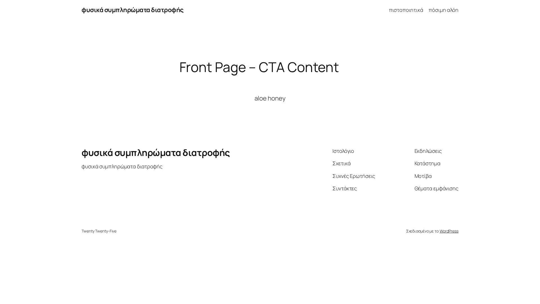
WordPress (449, 231)
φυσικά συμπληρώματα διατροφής (133, 10)
